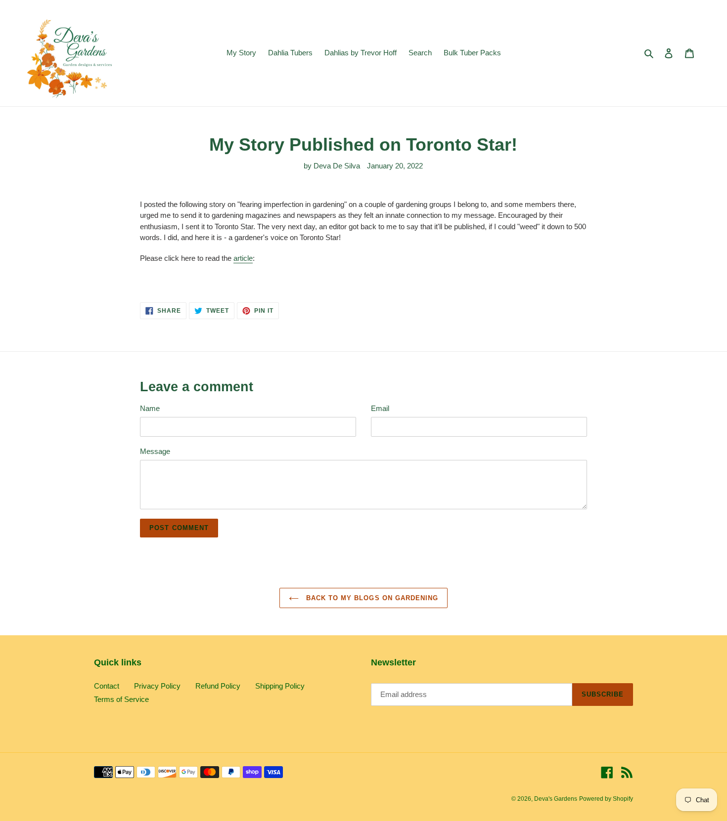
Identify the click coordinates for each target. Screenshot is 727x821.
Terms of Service (121, 699)
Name (150, 408)
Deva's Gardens (555, 798)
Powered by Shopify (606, 798)
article (243, 258)
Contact (106, 686)
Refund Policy (217, 686)
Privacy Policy (157, 686)
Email (380, 408)
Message (155, 451)
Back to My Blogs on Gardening (371, 598)
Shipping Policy (280, 686)
